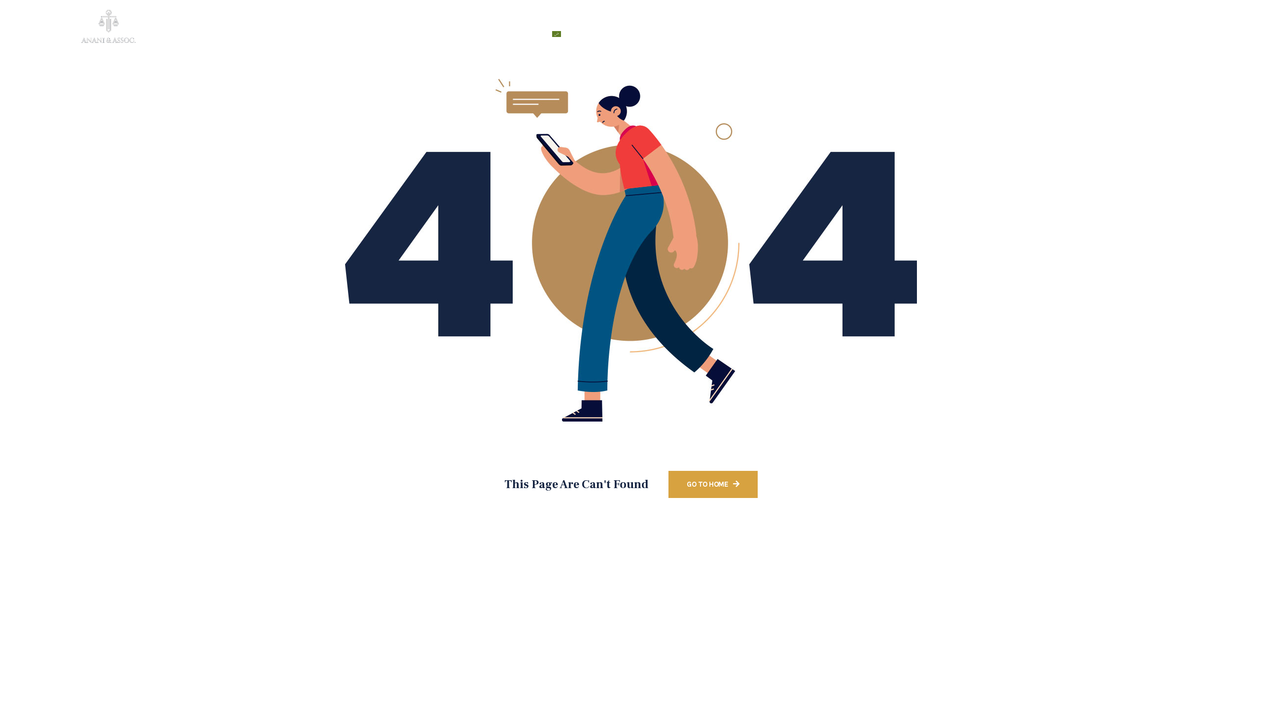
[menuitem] (571, 34)
